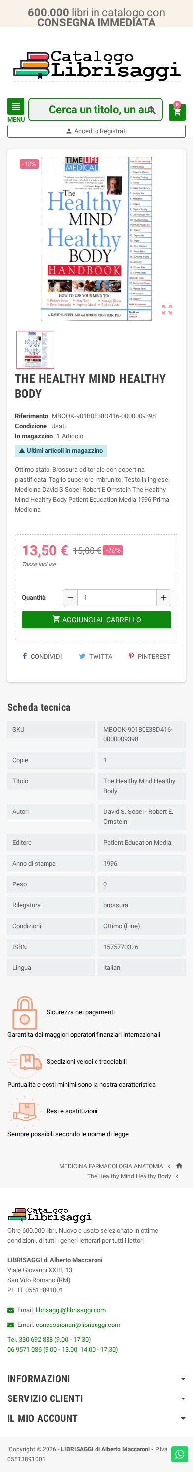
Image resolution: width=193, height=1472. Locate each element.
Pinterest (153, 656)
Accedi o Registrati (96, 131)
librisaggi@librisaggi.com (71, 1310)
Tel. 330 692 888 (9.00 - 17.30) (49, 1339)
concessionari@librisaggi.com (78, 1324)
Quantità (34, 597)
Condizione (31, 426)
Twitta (100, 656)
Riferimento (31, 416)
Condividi (45, 656)
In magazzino (34, 436)
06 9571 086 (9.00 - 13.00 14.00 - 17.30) (62, 1349)
